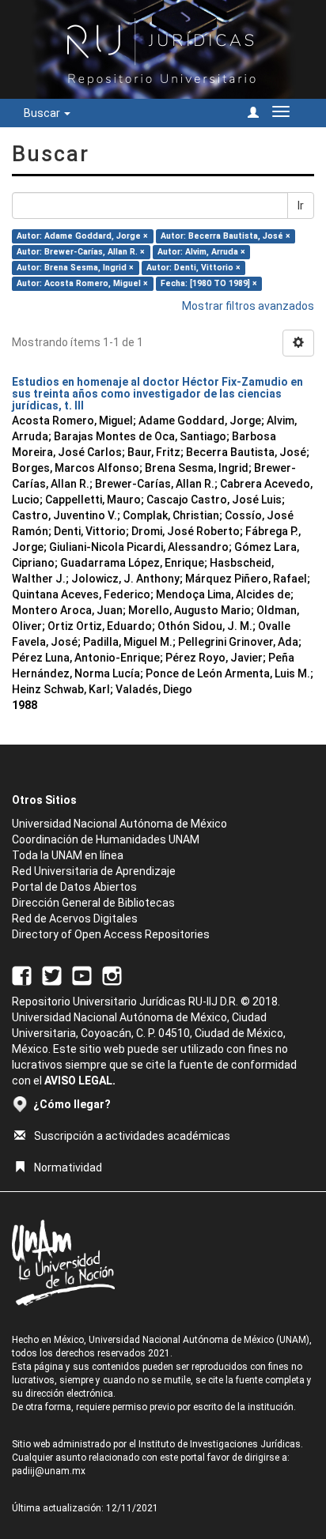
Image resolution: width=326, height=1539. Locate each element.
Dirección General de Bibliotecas (93, 902)
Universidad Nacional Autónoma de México (119, 823)
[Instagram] (112, 974)
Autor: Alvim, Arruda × (201, 252)
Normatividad (68, 1167)
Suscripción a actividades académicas (132, 1136)
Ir (301, 205)
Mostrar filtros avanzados (248, 306)
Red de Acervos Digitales (75, 918)
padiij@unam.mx (48, 1471)
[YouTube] (82, 974)
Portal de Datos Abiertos (74, 887)
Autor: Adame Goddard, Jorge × (82, 236)
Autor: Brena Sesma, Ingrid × (75, 267)
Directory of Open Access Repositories (111, 934)
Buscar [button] (43, 113)
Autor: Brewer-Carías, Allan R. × (81, 252)
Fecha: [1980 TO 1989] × (209, 283)
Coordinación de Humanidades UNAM (105, 839)
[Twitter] (52, 974)
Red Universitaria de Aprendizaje (94, 871)
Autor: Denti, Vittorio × (193, 267)
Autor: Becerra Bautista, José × (225, 236)
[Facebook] (22, 974)
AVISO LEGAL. (80, 1080)
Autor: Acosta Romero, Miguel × (82, 283)
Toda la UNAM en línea (67, 855)
